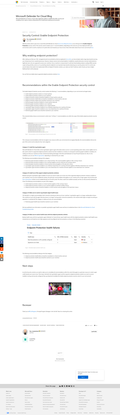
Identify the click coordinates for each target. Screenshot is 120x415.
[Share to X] (64, 386)
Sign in (83, 377)
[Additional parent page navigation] (28, 6)
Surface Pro (8, 393)
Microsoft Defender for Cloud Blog (49, 5)
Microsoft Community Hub (21, 5)
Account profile (27, 393)
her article (68, 59)
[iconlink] (25, 339)
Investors (98, 402)
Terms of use (80, 412)
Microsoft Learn (81, 397)
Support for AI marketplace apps (84, 400)
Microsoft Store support (29, 397)
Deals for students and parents (48, 406)
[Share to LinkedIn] (60, 386)
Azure (80, 393)
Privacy (68, 412)
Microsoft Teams (62, 404)
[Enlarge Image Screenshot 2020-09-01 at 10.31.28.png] (60, 234)
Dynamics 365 (62, 397)
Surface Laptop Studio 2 (10, 397)
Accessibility (99, 406)
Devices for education (46, 395)
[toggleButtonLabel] (103, 6)
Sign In (101, 2)
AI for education (45, 408)
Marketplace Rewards (82, 406)
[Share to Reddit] (67, 386)
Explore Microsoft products (10, 406)
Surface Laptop (8, 395)
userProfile (94, 331)
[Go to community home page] (17, 2)
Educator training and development (49, 404)
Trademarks (86, 412)
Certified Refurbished (28, 404)
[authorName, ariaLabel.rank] (24, 40)
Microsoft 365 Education (47, 400)
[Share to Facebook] (62, 386)
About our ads (102, 412)
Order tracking (27, 402)
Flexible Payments (28, 408)
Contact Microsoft (62, 412)
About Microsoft (99, 395)
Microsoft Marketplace (82, 404)
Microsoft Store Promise (29, 406)
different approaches (39, 155)
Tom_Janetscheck (31, 39)
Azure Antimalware (27, 179)
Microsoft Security (63, 395)
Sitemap (55, 412)
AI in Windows (8, 404)
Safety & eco (91, 412)
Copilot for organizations (10, 400)
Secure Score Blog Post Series (65, 43)
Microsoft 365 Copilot (63, 406)
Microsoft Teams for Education (48, 397)
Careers (98, 393)
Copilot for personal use (10, 402)
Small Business (62, 408)
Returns (26, 400)
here (92, 47)
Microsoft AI (62, 393)
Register (97, 2)
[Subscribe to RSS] (71, 386)
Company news (99, 397)
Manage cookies (73, 412)
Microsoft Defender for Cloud (35, 5)
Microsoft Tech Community (83, 402)
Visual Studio (81, 408)
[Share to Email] (73, 386)
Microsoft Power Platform (64, 402)
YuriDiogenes (33, 311)
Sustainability (99, 408)
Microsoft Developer (82, 395)
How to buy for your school (47, 402)
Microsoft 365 (62, 400)
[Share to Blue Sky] (69, 386)
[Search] (93, 2)
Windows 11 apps (9, 408)
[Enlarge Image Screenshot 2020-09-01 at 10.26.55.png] (60, 127)
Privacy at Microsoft (100, 400)
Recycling (96, 412)
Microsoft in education (46, 393)
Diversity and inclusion (100, 404)
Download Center (28, 395)
